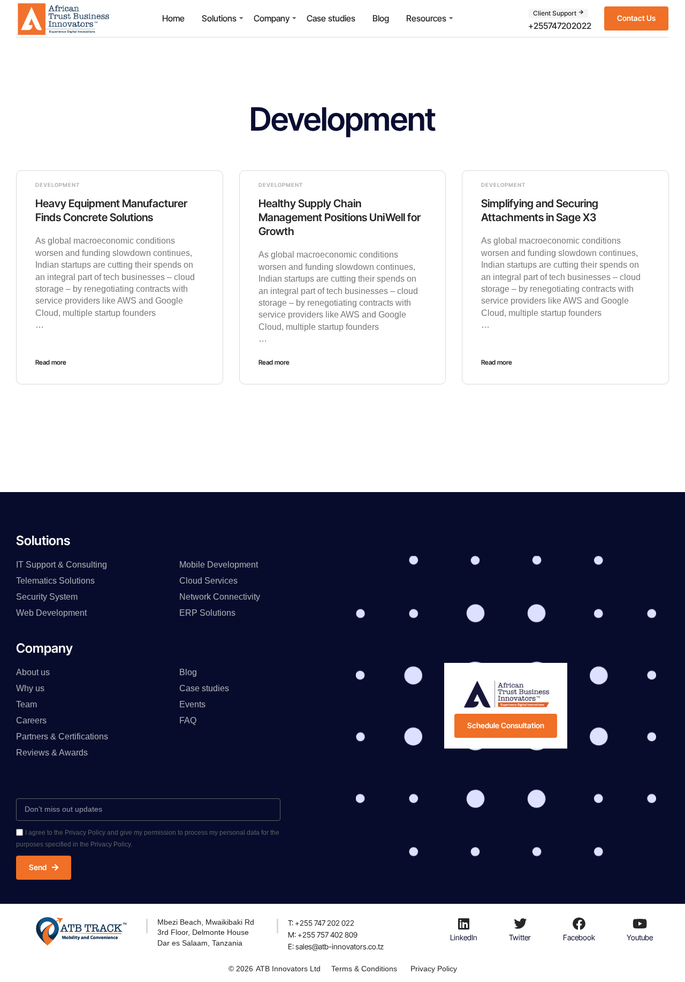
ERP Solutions (207, 612)
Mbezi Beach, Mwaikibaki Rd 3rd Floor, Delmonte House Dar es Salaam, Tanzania (205, 932)
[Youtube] (640, 923)
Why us (30, 688)
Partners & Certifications (62, 736)
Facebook (579, 937)
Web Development (51, 612)
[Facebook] (579, 923)
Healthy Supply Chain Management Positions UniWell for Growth (339, 217)
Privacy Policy (433, 968)
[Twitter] (520, 923)
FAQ (187, 720)
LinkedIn (463, 937)
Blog (380, 18)
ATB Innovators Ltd (288, 968)
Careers (31, 720)
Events (192, 704)
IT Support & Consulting (61, 564)
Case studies (331, 18)
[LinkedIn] (463, 923)
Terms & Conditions (364, 968)
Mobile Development (218, 564)
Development (57, 185)
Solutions (219, 18)
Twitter (520, 937)
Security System (47, 596)
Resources (426, 18)
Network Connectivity (219, 596)
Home (173, 18)
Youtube (640, 937)
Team (26, 704)
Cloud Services (208, 580)
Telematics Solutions (55, 580)
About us (33, 672)
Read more (50, 362)
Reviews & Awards (52, 752)
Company (272, 18)
